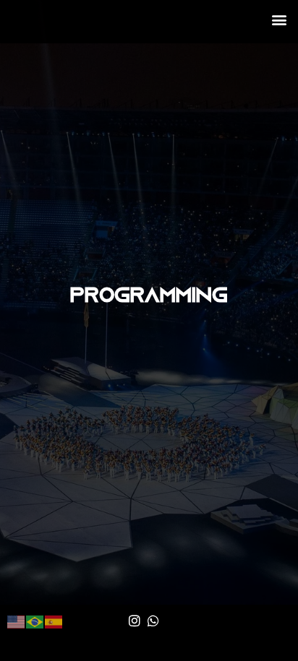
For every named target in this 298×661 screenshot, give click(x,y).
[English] (16, 620)
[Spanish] (54, 620)
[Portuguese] (35, 620)
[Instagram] (134, 620)
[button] (279, 19)
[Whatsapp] (153, 620)
